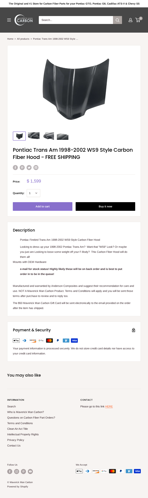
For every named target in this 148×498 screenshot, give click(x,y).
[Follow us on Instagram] (16, 471)
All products (23, 38)
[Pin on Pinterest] (22, 167)
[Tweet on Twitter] (29, 167)
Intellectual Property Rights (23, 434)
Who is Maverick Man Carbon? (25, 411)
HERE (109, 406)
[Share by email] (35, 167)
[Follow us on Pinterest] (23, 471)
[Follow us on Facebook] (9, 471)
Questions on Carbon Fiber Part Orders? (31, 417)
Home (10, 38)
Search (11, 406)
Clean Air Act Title (17, 428)
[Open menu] (9, 20)
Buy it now (105, 206)
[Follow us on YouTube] (30, 471)
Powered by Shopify (17, 486)
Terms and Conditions (20, 423)
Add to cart (43, 206)
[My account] (130, 20)
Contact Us (14, 445)
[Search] (117, 20)
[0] (138, 20)
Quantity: (19, 193)
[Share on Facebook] (15, 167)
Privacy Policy (15, 439)
